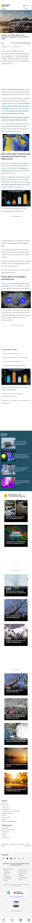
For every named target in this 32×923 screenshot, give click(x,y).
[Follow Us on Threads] (19, 859)
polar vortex (17, 163)
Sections (25, 8)
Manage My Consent (7, 813)
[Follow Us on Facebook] (3, 859)
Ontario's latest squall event (15, 89)
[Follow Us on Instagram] (7, 859)
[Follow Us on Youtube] (11, 859)
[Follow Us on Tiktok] (15, 859)
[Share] (2, 43)
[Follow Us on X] (23, 859)
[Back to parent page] (4, 7)
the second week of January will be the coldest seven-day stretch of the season (15, 106)
